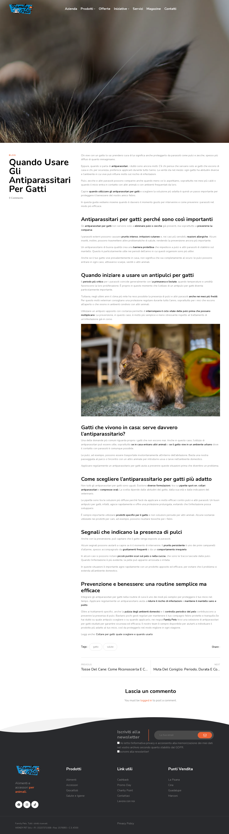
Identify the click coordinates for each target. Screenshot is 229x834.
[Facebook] (18, 804)
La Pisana (174, 780)
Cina (170, 785)
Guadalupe (174, 790)
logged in (146, 700)
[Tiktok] (34, 804)
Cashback (123, 780)
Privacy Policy (125, 823)
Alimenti (71, 780)
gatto (96, 646)
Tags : (84, 646)
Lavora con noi (126, 801)
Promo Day (124, 785)
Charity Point (125, 790)
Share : (216, 647)
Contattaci (123, 796)
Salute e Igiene (75, 796)
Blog (12, 155)
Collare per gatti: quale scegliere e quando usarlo (124, 634)
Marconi (173, 796)
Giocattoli (72, 790)
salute (110, 646)
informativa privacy (143, 743)
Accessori (72, 785)
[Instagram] (26, 804)
